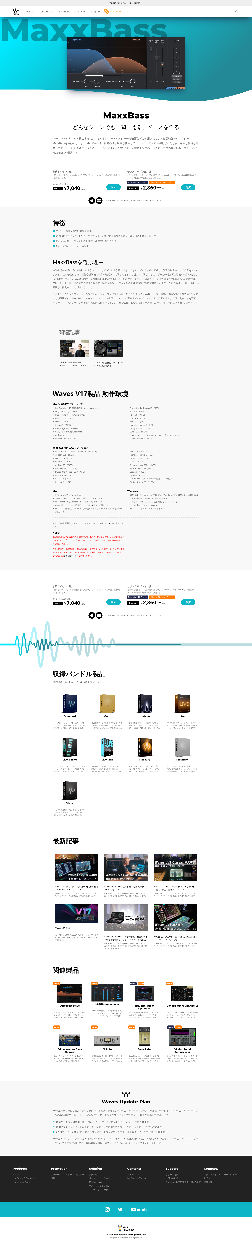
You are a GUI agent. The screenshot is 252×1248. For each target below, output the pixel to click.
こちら (93, 505)
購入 (113, 187)
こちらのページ (70, 555)
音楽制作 (93, 1174)
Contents (80, 11)
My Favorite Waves (136, 1178)
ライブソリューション (99, 1178)
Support (95, 11)
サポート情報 (172, 1174)
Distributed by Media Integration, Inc (126, 1234)
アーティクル (133, 1174)
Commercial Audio (21, 1182)
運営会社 (208, 1182)
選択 (188, 187)
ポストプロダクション (99, 1185)
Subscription (46, 11)
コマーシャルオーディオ (100, 1189)
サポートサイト (105, 523)
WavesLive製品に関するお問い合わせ (183, 1182)
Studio (16, 1174)
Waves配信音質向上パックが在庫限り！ (126, 3)
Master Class (95, 1182)
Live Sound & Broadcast (24, 1178)
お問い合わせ (172, 1178)
